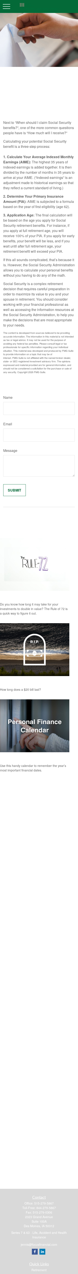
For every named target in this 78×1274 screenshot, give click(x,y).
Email (7, 423)
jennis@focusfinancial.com (39, 1244)
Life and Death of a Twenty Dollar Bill (33, 681)
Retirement (39, 1270)
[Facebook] (35, 1252)
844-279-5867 (46, 1208)
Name (8, 397)
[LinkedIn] (42, 1252)
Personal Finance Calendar (24, 757)
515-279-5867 (44, 1203)
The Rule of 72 (13, 595)
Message (10, 450)
